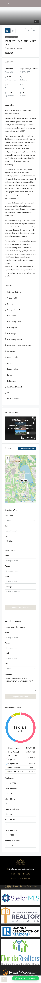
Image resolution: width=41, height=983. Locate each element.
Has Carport (11, 316)
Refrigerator (11, 381)
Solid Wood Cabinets (14, 387)
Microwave (11, 351)
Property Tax (10, 819)
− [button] (7, 461)
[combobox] (20, 520)
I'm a (6, 663)
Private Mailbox (12, 369)
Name (7, 555)
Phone (7, 566)
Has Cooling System (14, 321)
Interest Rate (10, 799)
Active (16, 37)
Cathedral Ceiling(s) (14, 292)
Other (9, 363)
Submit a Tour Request (20, 607)
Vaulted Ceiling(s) (13, 399)
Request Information (20, 696)
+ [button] (7, 458)
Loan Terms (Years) (12, 809)
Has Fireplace (12, 327)
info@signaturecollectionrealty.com (21, 869)
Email (7, 576)
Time (7, 536)
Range (9, 375)
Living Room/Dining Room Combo (19, 345)
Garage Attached (13, 310)
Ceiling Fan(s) (12, 298)
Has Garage (11, 333)
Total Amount (10, 778)
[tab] (7, 30)
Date (7, 526)
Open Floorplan (12, 357)
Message (8, 587)
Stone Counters (12, 393)
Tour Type (9, 515)
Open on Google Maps (28, 448)
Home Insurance (11, 830)
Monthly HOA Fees (12, 840)
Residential (9, 37)
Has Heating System (14, 339)
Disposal (10, 304)
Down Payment (11, 788)
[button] (25, 978)
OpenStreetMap (25, 502)
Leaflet (17, 502)
